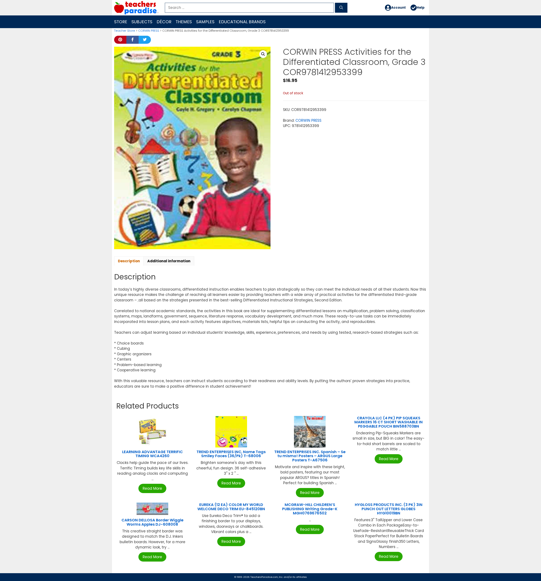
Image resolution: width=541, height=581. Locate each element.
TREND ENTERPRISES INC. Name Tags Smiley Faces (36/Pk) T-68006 (231, 454)
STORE (120, 22)
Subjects (141, 22)
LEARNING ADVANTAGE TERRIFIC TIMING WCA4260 (152, 454)
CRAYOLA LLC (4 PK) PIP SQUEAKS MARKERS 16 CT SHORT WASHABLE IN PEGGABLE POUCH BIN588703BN (388, 422)
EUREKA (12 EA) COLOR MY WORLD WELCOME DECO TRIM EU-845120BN (231, 506)
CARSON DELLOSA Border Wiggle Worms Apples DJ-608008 (152, 522)
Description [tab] (129, 261)
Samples (205, 22)
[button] (263, 54)
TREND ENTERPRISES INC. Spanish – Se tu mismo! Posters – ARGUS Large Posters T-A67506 (310, 456)
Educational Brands (242, 22)
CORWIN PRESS (148, 31)
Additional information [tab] (168, 261)
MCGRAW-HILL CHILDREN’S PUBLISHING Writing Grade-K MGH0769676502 (309, 509)
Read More (152, 488)
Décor (164, 22)
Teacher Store (124, 31)
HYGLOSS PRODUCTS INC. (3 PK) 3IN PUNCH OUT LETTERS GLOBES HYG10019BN (388, 509)
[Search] (341, 8)
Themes (184, 22)
